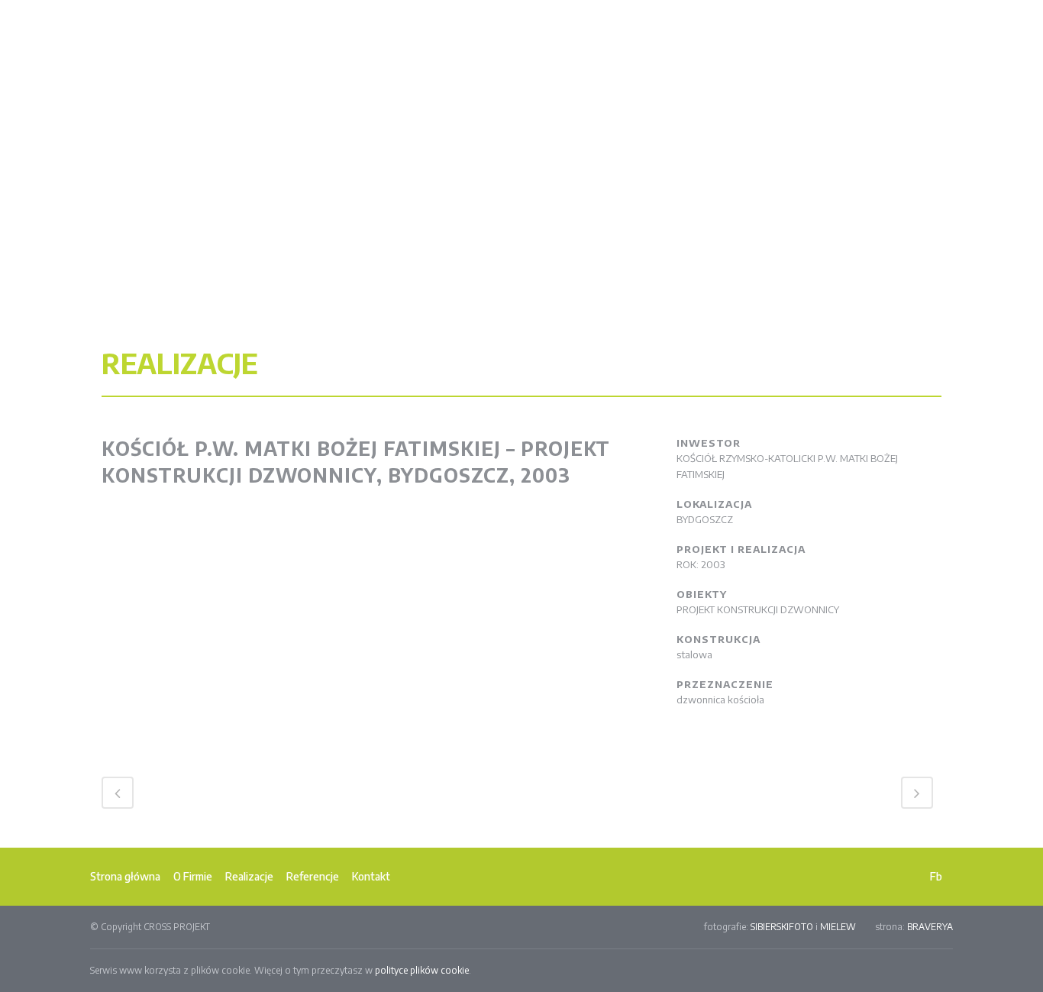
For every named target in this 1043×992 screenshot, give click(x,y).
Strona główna (125, 876)
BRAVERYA (930, 926)
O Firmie (192, 876)
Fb (936, 876)
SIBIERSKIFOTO (782, 926)
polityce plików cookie (422, 970)
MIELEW (838, 926)
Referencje (312, 876)
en (936, 17)
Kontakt (371, 876)
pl (919, 17)
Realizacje (249, 876)
